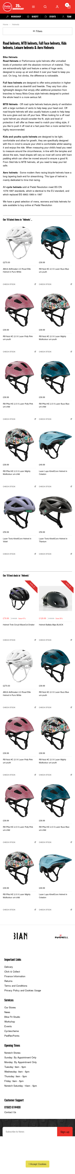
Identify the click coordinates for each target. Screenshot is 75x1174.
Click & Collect (12, 971)
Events (8, 1026)
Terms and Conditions (15, 985)
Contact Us (10, 1112)
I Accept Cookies (37, 1164)
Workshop (9, 1021)
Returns (8, 981)
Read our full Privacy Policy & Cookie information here (37, 1156)
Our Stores (10, 1007)
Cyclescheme (11, 1031)
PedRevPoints (11, 1035)
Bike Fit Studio (12, 1017)
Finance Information (14, 976)
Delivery (8, 966)
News (7, 1012)
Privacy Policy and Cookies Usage (22, 990)
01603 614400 (12, 1107)
